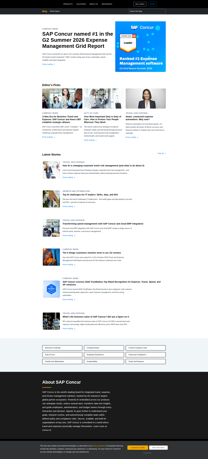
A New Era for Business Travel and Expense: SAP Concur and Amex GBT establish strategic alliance (61, 119)
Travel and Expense (136, 361)
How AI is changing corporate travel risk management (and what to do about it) (103, 165)
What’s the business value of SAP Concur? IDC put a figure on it (96, 317)
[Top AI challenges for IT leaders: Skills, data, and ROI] (51, 199)
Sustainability (92, 361)
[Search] (163, 11)
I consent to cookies (138, 447)
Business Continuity (52, 348)
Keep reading (47, 64)
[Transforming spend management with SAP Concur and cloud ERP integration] (51, 228)
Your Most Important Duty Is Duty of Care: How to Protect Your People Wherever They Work (102, 119)
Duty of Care (50, 355)
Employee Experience (95, 355)
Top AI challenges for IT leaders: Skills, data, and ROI (90, 194)
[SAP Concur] (52, 4)
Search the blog (135, 10)
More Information (158, 447)
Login (152, 4)
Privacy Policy (147, 453)
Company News (93, 348)
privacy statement (99, 446)
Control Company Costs (137, 348)
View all (161, 153)
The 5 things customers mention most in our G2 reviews (92, 253)
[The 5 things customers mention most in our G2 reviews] (51, 257)
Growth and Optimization (54, 361)
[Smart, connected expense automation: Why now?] (146, 98)
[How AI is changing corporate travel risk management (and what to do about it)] (51, 170)
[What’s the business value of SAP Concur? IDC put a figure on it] (51, 321)
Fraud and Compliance (137, 355)
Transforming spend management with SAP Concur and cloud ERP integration (103, 224)
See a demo (139, 4)
